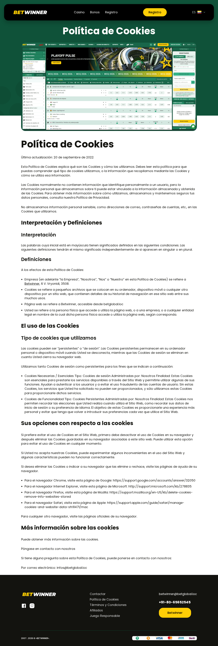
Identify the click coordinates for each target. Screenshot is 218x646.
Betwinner (32, 283)
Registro (111, 12)
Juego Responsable (105, 616)
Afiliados (96, 610)
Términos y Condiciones (108, 605)
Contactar (98, 594)
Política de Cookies (104, 599)
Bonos (95, 12)
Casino (79, 12)
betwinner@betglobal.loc (178, 594)
